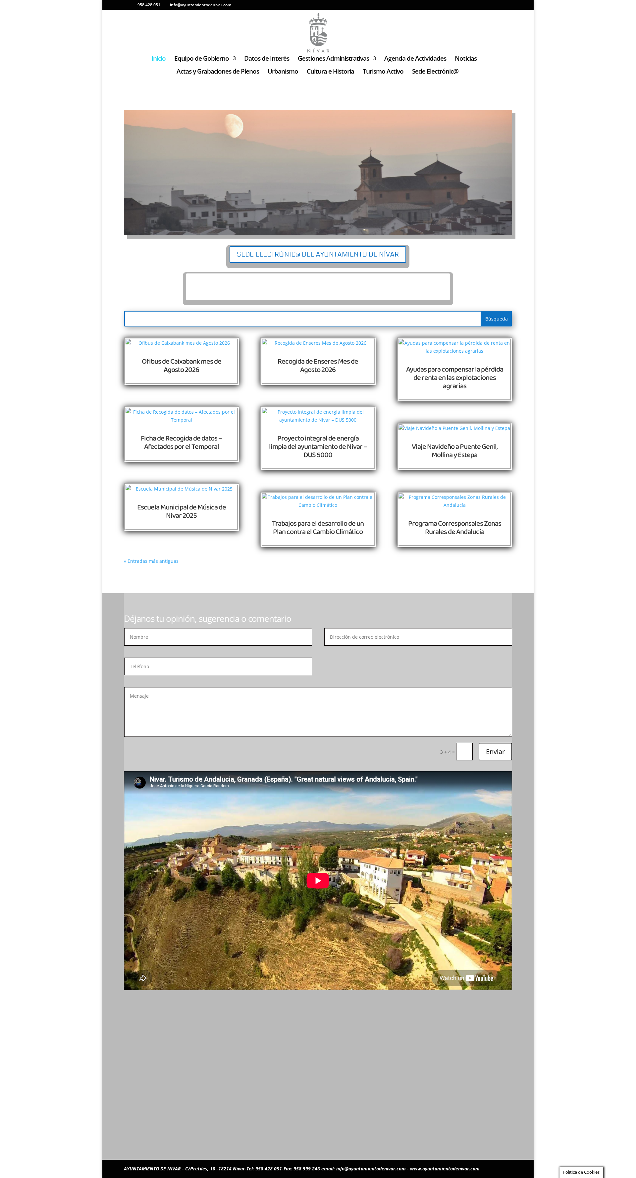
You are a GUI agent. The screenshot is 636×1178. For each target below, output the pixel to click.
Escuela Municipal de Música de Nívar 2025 (181, 511)
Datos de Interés (266, 59)
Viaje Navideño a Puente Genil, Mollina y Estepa (455, 451)
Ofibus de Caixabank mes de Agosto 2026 (181, 366)
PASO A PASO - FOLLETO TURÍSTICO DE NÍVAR (318, 286)
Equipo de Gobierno (201, 59)
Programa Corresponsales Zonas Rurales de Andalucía (454, 528)
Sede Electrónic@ (435, 72)
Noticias (466, 59)
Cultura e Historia (330, 72)
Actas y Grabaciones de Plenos (218, 72)
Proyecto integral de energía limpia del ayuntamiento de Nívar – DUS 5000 (318, 447)
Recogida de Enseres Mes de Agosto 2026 (318, 366)
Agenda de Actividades (415, 59)
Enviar (495, 751)
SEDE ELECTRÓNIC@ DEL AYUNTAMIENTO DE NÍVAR (318, 255)
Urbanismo (283, 72)
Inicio (158, 59)
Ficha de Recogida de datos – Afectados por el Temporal (181, 443)
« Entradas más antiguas (151, 561)
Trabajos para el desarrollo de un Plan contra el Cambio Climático (318, 528)
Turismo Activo (383, 72)
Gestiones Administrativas (333, 59)
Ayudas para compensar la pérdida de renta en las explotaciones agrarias (454, 378)
